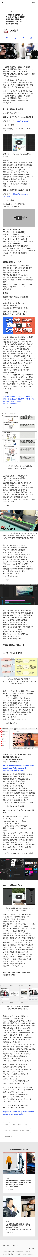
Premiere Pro (9, 1136)
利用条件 (19, 1254)
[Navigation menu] (2, 2)
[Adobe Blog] (7, 2)
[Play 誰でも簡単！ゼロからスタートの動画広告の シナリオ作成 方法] (19, 326)
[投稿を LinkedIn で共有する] (15, 38)
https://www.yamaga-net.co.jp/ (16, 195)
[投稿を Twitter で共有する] (7, 38)
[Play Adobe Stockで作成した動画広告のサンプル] (19, 897)
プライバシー (28, 1251)
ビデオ (10, 12)
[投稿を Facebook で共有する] (23, 38)
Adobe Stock (17, 1124)
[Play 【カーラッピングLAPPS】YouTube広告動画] (19, 218)
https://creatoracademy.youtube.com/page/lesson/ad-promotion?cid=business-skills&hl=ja (18, 767)
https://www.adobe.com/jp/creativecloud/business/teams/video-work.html (18, 1112)
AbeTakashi (14, 30)
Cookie (24, 1254)
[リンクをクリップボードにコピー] (31, 38)
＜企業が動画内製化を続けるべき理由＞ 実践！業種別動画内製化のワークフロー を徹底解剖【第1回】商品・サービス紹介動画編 (18, 400)
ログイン (33, 2)
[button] (19, 1245)
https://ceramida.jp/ (23, 121)
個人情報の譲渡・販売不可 (9, 1254)
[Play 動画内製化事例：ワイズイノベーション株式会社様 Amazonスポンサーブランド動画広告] (19, 142)
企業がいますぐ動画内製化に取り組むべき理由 (17, 1130)
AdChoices (30, 1254)
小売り (27, 1124)
